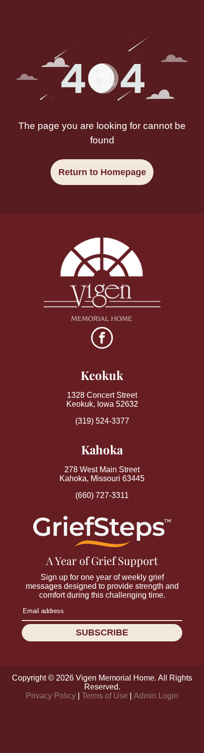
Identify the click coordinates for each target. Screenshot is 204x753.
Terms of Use (105, 695)
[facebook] (102, 339)
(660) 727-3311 (102, 495)
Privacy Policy (51, 695)
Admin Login (156, 695)
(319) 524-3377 (102, 421)
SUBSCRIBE (102, 632)
